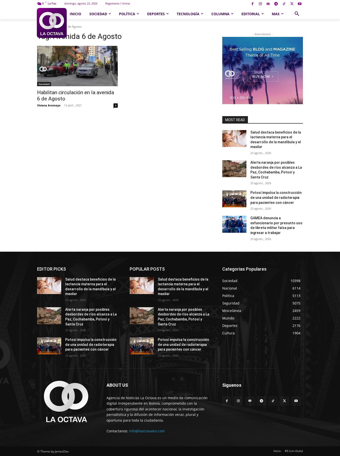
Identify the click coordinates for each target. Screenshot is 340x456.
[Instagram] (260, 4)
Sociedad (44, 84)
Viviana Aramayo (48, 105)
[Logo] (51, 23)
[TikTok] (284, 4)
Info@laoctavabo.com (147, 431)
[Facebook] (252, 4)
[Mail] (268, 4)
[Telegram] (276, 4)
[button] (297, 14)
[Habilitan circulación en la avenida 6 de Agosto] (77, 66)
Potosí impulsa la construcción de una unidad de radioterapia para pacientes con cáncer (276, 197)
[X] (291, 4)
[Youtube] (299, 4)
